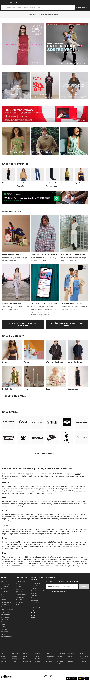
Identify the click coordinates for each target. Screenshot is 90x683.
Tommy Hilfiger (84, 656)
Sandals (71, 656)
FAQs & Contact (21, 581)
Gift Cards (19, 592)
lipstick (66, 516)
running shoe (7, 531)
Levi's (2, 653)
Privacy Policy (5, 612)
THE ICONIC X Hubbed (5, 633)
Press (2, 597)
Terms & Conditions (7, 609)
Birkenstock (16, 653)
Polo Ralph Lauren (60, 662)
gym (52, 529)
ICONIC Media (5, 591)
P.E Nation (83, 661)
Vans (24, 659)
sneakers (77, 504)
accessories (56, 486)
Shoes (14, 661)
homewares (30, 542)
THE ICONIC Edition (7, 637)
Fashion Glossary (21, 594)
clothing (78, 474)
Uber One (4, 629)
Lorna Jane (49, 653)
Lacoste (37, 661)
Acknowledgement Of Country (7, 585)
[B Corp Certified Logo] (37, 614)
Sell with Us (4, 594)
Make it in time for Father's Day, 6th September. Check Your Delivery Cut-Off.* (45, 14)
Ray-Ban (60, 656)
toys (32, 561)
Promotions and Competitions (6, 603)
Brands (3, 589)
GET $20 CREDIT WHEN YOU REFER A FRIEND (67, 324)
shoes (45, 486)
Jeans (81, 653)
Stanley (25, 656)
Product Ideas (20, 597)
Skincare (13, 519)
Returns (18, 586)
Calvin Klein (61, 653)
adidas (3, 656)
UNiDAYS (4, 627)
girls (14, 559)
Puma (59, 659)
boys (21, 559)
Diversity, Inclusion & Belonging (37, 592)
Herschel (37, 659)
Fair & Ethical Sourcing (35, 604)
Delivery (18, 584)
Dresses (71, 661)
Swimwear (49, 661)
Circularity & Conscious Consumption (35, 598)
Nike (47, 659)
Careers (3, 599)
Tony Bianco (83, 659)
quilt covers (38, 544)
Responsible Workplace (35, 587)
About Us (4, 581)
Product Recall (20, 600)
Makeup (3, 659)
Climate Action (35, 607)
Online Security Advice (6, 623)
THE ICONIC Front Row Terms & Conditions (6, 617)
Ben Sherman (5, 661)
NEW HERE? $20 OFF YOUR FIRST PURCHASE (23, 324)
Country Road (16, 659)
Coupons (4, 607)
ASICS (70, 659)
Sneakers (71, 653)
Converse (26, 653)
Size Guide (19, 589)
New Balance (50, 656)
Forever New (27, 661)
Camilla (14, 656)
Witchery (37, 653)
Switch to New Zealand (20, 604)
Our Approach (35, 583)
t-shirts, (65, 504)
